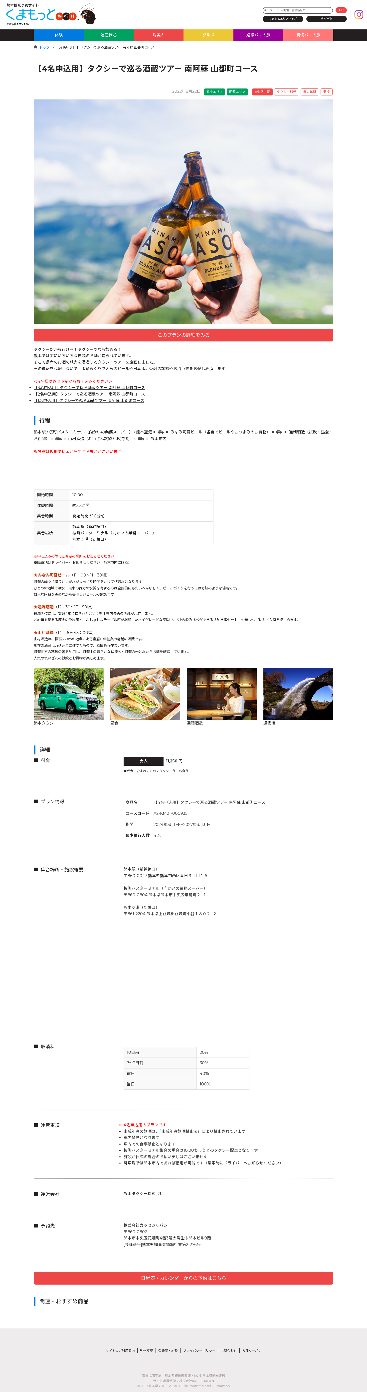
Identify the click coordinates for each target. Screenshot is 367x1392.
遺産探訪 (109, 35)
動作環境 (146, 1351)
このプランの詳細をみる (184, 335)
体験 (59, 35)
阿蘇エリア (237, 92)
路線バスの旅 (258, 35)
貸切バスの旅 (308, 35)
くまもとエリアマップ (283, 18)
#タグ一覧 (262, 92)
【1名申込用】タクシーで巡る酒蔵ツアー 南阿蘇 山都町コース (89, 400)
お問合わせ (229, 1351)
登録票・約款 (168, 1351)
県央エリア (214, 92)
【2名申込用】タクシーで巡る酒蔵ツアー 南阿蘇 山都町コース (89, 394)
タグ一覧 (326, 18)
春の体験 (309, 92)
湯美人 (159, 35)
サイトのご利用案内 (120, 1351)
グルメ (208, 35)
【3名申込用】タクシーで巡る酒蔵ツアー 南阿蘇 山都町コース (89, 387)
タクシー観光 (286, 92)
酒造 (326, 92)
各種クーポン (252, 1351)
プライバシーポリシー (199, 1351)
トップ (44, 47)
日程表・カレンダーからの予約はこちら (183, 1278)
